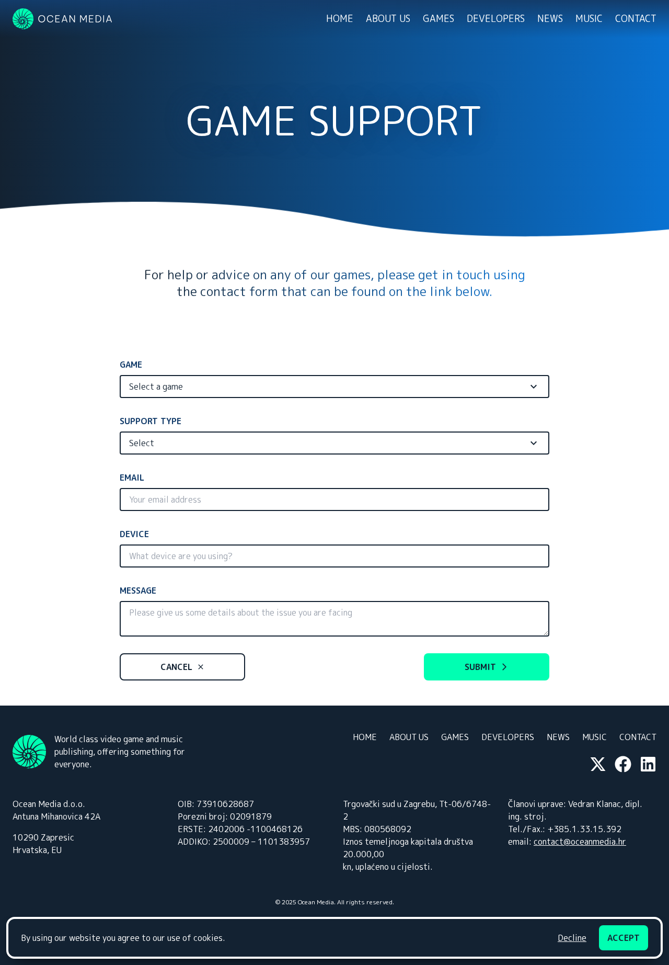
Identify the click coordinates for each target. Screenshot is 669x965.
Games (438, 18)
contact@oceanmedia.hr (580, 841)
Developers (496, 18)
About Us (388, 18)
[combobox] (334, 386)
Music (589, 18)
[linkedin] (648, 764)
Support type (150, 421)
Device (134, 534)
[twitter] (598, 764)
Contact (635, 18)
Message (138, 590)
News (550, 18)
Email (132, 477)
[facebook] (623, 764)
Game (131, 364)
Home (339, 18)
